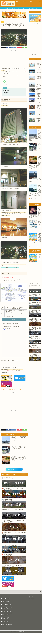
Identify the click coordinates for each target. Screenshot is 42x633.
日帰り (15, 389)
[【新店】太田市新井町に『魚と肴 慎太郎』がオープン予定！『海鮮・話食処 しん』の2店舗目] (32, 120)
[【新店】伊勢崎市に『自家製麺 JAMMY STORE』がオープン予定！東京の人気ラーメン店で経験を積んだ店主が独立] (32, 84)
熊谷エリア (8, 617)
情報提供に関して (32, 598)
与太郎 (3, 607)
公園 (11, 607)
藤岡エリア (3, 621)
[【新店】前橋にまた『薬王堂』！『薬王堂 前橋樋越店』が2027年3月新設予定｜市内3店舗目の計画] (32, 100)
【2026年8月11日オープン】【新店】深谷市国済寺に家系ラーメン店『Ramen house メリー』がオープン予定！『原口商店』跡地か (18, 458)
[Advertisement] (14, 58)
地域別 (27, 3)
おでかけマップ (4, 389)
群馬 (7, 618)
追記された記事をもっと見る (14, 469)
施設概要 (5, 93)
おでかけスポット (25, 1)
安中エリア (3, 611)
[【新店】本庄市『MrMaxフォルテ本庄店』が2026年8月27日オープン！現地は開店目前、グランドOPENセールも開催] (32, 95)
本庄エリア (3, 614)
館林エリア (10, 624)
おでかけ (3, 598)
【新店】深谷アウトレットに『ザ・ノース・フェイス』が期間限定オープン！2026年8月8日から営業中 (18, 447)
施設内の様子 (6, 90)
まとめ (3, 601)
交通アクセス (6, 92)
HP (4, 329)
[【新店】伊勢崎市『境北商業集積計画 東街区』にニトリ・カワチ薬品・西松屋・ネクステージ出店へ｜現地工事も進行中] (32, 78)
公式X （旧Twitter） (33, 596)
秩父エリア (3, 618)
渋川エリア (3, 617)
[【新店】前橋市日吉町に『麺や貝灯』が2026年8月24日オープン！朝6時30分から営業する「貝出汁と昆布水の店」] (32, 107)
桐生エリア (8, 614)
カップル (8, 389)
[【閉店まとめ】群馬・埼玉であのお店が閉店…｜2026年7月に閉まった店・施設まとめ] (32, 65)
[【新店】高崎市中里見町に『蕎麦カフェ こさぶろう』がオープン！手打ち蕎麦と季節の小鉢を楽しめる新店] (32, 71)
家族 (12, 389)
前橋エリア (3, 608)
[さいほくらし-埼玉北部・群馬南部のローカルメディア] (8, 5)
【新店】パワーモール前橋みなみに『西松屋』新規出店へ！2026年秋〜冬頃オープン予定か (18, 437)
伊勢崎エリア (7, 607)
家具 (7, 611)
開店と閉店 (12, 1)
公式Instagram (32, 597)
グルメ (32, 1)
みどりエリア (7, 601)
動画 (7, 608)
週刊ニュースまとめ (19, 3)
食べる (6, 624)
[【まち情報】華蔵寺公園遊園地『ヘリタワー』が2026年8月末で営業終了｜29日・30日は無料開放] (32, 113)
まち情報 (12, 3)
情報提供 (32, 3)
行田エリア (8, 621)
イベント (18, 1)
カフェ (7, 604)
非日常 (19, 389)
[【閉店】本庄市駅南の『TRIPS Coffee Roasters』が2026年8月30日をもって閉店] (32, 90)
